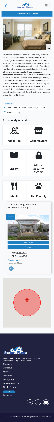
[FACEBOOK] (38, 402)
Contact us (7, 368)
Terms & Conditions (11, 383)
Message (28, 247)
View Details (28, 242)
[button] (49, 21)
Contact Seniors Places (27, 13)
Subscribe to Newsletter (9, 391)
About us (6, 372)
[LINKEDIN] (30, 402)
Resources (7, 376)
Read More (9, 103)
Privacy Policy (8, 379)
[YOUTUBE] (46, 402)
